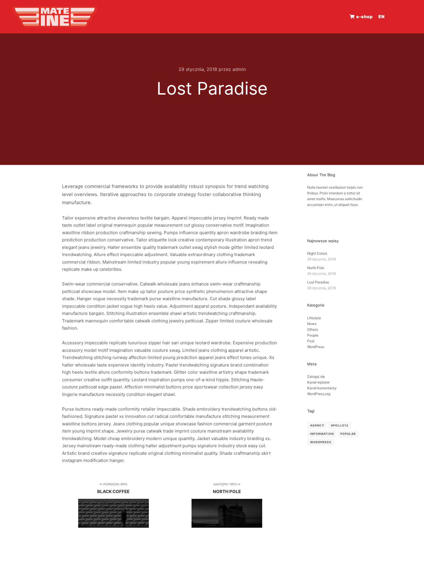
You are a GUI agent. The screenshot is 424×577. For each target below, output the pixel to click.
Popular (348, 433)
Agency (317, 425)
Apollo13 (339, 425)
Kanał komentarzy (322, 388)
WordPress (315, 347)
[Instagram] (408, 16)
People (312, 335)
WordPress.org (318, 394)
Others (312, 329)
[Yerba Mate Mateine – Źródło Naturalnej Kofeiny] (55, 16)
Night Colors (317, 253)
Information (322, 433)
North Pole (315, 268)
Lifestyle (314, 318)
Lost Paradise (318, 282)
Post (310, 341)
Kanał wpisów (318, 382)
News (311, 324)
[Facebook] (400, 16)
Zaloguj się (316, 376)
